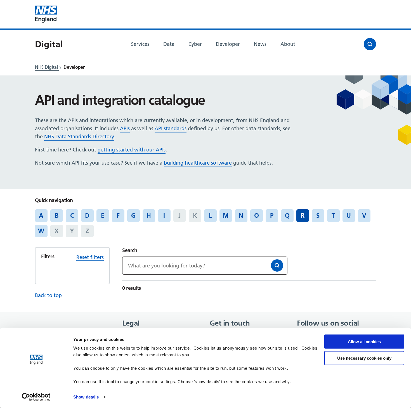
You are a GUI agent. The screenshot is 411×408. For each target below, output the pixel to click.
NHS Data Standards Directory (79, 136)
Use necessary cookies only (364, 357)
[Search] (277, 265)
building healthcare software (198, 163)
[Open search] (370, 44)
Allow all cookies (364, 341)
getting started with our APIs (132, 149)
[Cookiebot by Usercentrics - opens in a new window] (36, 397)
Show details (86, 397)
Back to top (48, 295)
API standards (170, 128)
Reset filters (90, 257)
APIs (125, 128)
